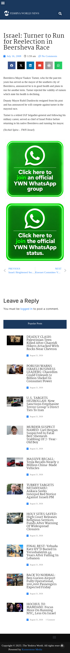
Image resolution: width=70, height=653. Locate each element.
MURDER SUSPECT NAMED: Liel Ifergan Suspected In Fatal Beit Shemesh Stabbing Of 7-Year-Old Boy (42, 435)
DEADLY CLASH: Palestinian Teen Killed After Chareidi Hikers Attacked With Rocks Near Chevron (43, 343)
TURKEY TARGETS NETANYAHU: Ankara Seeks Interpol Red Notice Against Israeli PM (41, 491)
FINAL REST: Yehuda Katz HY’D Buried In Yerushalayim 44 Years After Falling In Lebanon (42, 552)
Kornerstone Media (32, 649)
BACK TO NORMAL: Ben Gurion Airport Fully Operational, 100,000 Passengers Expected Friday (42, 581)
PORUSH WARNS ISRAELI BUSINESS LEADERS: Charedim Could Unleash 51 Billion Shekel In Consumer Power (42, 374)
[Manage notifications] (62, 645)
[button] (3, 3)
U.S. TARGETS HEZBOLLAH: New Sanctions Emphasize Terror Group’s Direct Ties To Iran (43, 404)
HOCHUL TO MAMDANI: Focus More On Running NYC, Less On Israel (41, 609)
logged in (26, 308)
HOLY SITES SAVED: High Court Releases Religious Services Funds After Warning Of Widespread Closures (42, 522)
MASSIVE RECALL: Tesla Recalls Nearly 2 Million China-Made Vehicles (43, 464)
